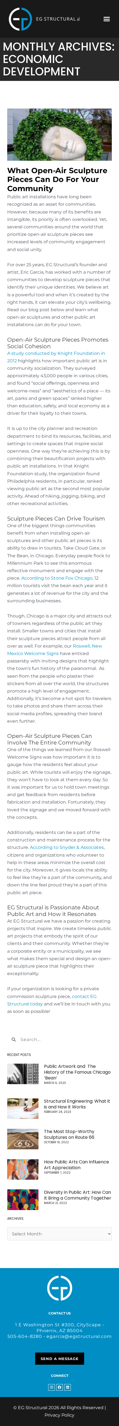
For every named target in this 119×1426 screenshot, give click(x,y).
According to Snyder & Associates (67, 847)
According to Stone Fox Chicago (56, 578)
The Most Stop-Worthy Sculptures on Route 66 (69, 1134)
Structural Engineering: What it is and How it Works (77, 1104)
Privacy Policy (59, 1415)
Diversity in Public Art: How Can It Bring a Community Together (77, 1195)
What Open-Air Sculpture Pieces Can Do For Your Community (57, 179)
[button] (107, 19)
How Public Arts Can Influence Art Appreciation (76, 1165)
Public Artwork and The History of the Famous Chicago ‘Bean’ (77, 1072)
